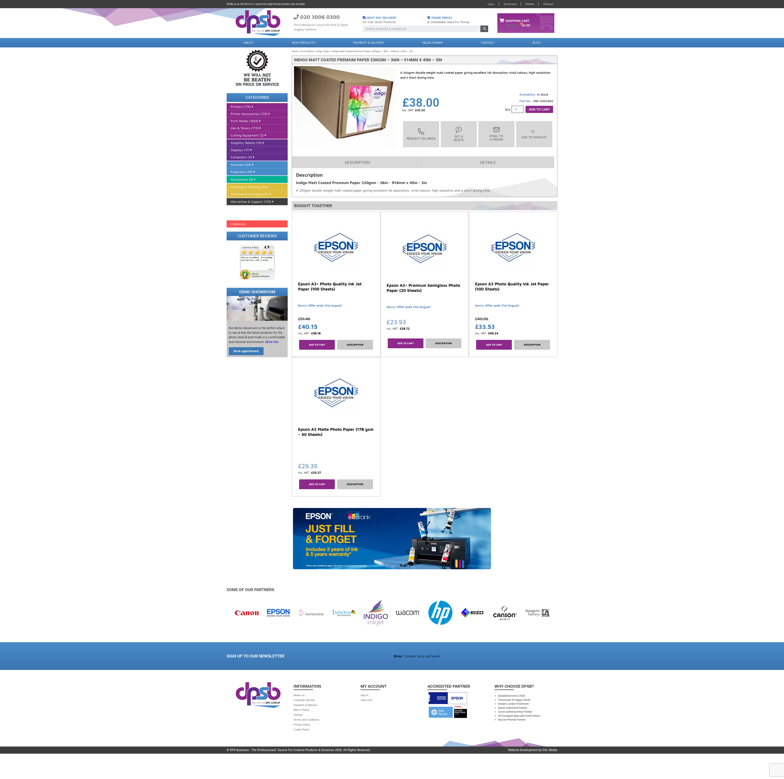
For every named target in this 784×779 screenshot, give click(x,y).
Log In (491, 4)
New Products (303, 42)
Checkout (548, 4)
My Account (510, 4)
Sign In (364, 695)
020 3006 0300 (320, 17)
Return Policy (302, 709)
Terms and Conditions (306, 719)
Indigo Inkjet (322, 51)
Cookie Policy (301, 729)
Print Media (307, 51)
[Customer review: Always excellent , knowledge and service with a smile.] (257, 262)
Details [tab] (488, 162)
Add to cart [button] (317, 344)
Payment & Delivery (368, 42)
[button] (534, 134)
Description (355, 344)
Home (295, 51)
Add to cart (539, 109)
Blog (536, 42)
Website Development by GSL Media (532, 750)
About (249, 42)
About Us (299, 695)
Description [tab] (357, 162)
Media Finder (432, 42)
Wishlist (530, 4)
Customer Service (304, 700)
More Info (271, 342)
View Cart (366, 700)
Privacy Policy (302, 724)
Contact (487, 42)
